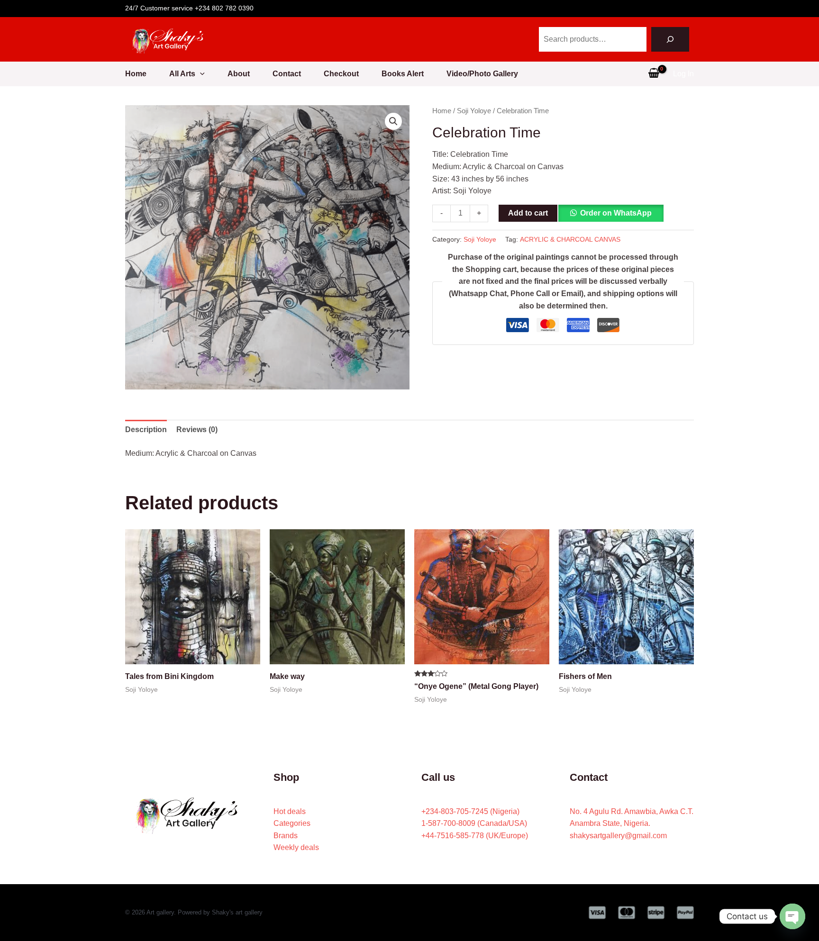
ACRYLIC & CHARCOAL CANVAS (570, 239)
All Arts (182, 74)
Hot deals (289, 811)
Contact (287, 74)
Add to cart (528, 213)
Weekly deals (296, 847)
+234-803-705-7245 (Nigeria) (470, 811)
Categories (291, 823)
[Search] (670, 39)
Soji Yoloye (474, 111)
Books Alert (403, 74)
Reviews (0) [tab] (197, 429)
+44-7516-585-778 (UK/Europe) (474, 836)
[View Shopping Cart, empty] (654, 73)
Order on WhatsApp (616, 213)
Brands (285, 836)
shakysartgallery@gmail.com (618, 836)
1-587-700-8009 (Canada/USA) (474, 823)
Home (135, 74)
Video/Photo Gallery (482, 74)
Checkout (341, 74)
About (239, 74)
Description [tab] (146, 429)
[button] (200, 74)
